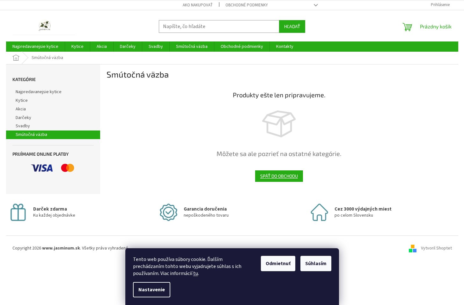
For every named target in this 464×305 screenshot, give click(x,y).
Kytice (22, 100)
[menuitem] (35, 46)
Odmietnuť (278, 263)
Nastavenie (151, 289)
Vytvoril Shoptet (436, 248)
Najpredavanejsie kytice (39, 92)
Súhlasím (316, 263)
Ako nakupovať (198, 5)
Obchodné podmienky (246, 5)
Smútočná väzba (31, 134)
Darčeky (23, 118)
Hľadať (292, 26)
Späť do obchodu (279, 176)
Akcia (21, 109)
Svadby (23, 126)
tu (195, 273)
